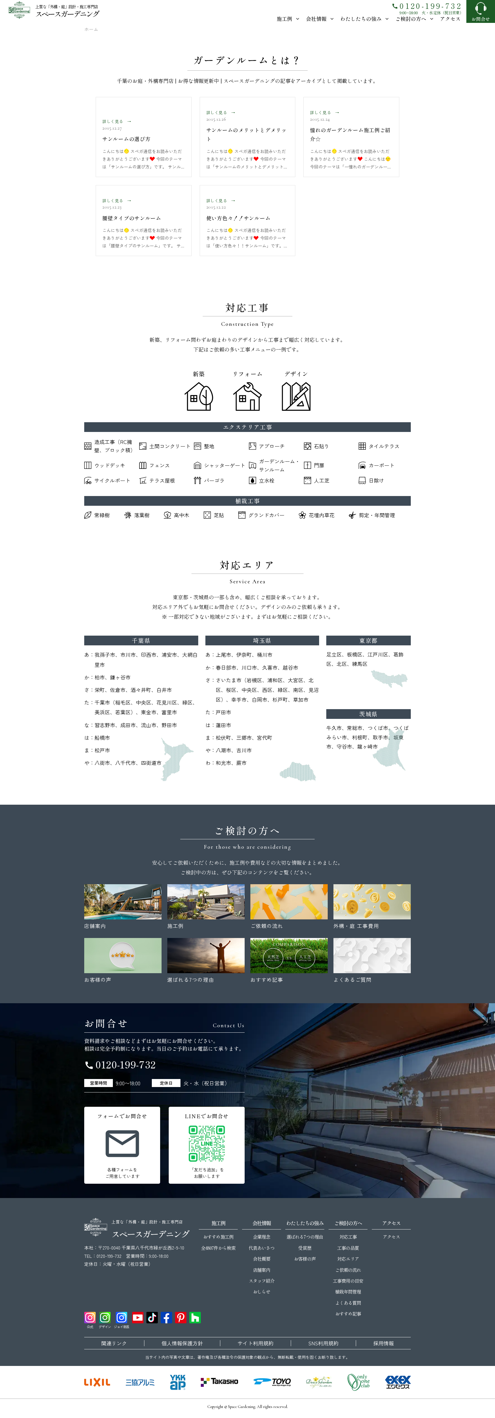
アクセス (450, 18)
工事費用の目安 (348, 1280)
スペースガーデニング (67, 13)
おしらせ (261, 1291)
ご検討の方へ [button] (410, 18)
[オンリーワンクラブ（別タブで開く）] (358, 1382)
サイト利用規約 (255, 1343)
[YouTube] (138, 1317)
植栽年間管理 (348, 1291)
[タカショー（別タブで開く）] (219, 1382)
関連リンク (114, 1343)
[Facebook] (166, 1317)
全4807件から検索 (218, 1247)
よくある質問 (348, 1302)
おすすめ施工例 (218, 1236)
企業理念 (261, 1236)
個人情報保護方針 (182, 1343)
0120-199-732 (427, 5)
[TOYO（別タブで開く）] (272, 1382)
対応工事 (348, 1236)
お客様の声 (304, 1258)
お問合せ (481, 18)
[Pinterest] (180, 1317)
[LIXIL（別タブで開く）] (97, 1382)
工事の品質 (348, 1247)
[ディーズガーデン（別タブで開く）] (319, 1382)
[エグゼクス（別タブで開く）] (398, 1382)
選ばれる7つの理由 (304, 1236)
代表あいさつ (261, 1247)
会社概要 (261, 1258)
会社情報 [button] (316, 18)
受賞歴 (304, 1247)
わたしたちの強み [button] (361, 18)
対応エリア (348, 1258)
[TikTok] (152, 1317)
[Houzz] (195, 1317)
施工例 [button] (284, 18)
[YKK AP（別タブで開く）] (178, 1382)
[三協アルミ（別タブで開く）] (140, 1382)
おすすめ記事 (348, 1313)
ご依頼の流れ (348, 1269)
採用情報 (383, 1343)
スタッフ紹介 (261, 1280)
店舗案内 (261, 1269)
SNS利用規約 (323, 1343)
